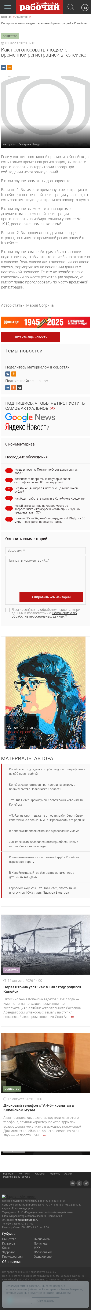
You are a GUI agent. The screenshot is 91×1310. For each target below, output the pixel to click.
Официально (43, 1256)
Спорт (6, 1247)
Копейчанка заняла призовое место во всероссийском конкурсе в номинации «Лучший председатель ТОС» (47, 509)
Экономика (42, 1239)
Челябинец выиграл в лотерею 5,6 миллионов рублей (46, 489)
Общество (9, 1239)
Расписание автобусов (16, 1176)
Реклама (39, 1173)
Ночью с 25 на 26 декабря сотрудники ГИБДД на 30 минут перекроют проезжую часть (49, 520)
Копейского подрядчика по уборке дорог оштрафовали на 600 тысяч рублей (42, 480)
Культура (8, 1243)
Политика (41, 1243)
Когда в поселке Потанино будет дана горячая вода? (46, 471)
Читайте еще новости (30, 337)
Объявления (12, 1262)
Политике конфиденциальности (50, 1293)
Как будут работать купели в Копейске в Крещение (49, 498)
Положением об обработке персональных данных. (44, 614)
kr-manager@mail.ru (26, 1219)
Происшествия (12, 1256)
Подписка (54, 1173)
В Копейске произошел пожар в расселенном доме (44, 831)
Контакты (24, 1173)
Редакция (8, 1173)
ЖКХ (37, 1247)
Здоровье (8, 1252)
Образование (43, 1252)
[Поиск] (71, 7)
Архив (68, 1173)
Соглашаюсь (45, 1300)
